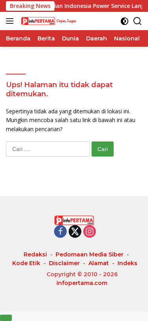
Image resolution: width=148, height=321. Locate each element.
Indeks (127, 263)
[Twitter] (75, 232)
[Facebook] (60, 232)
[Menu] (11, 21)
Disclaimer (64, 263)
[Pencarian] (137, 21)
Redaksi (35, 254)
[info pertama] (59, 21)
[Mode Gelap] (124, 21)
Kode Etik (26, 263)
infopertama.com (81, 283)
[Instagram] (89, 232)
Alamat (98, 263)
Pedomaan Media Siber (90, 254)
